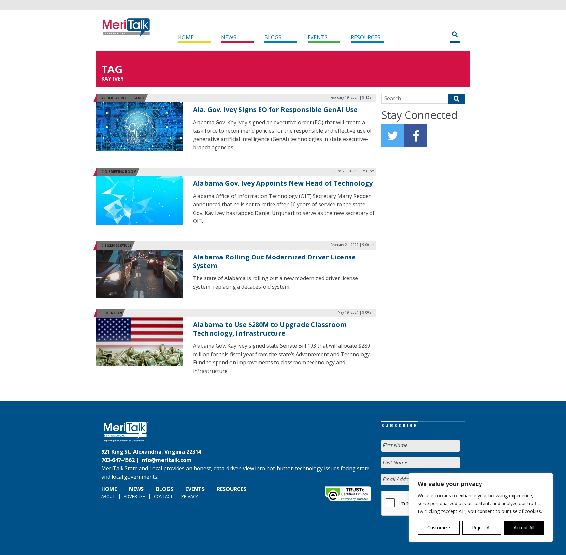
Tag (111, 69)
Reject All (482, 527)
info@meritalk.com (166, 459)
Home (186, 37)
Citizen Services (116, 245)
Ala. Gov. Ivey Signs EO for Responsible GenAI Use (275, 109)
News (228, 37)
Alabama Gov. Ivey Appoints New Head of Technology (283, 183)
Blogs (272, 37)
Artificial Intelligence (123, 98)
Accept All (524, 527)
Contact (163, 496)
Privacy (189, 496)
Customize (438, 527)
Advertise (134, 496)
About (108, 496)
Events (318, 37)
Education (111, 313)
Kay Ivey (112, 78)
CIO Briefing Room (118, 171)
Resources (365, 37)
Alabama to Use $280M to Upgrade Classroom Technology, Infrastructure (270, 329)
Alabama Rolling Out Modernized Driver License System (274, 261)
